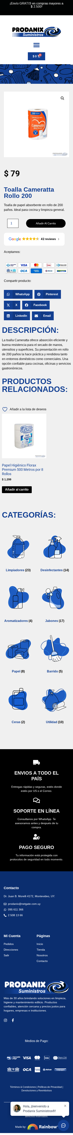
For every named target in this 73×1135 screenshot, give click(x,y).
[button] (62, 98)
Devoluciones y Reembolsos (36, 1090)
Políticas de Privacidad (50, 1087)
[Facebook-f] (13, 1020)
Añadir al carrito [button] (17, 489)
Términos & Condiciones (23, 1087)
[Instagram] (5, 1020)
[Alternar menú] (36, 45)
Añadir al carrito (46, 223)
